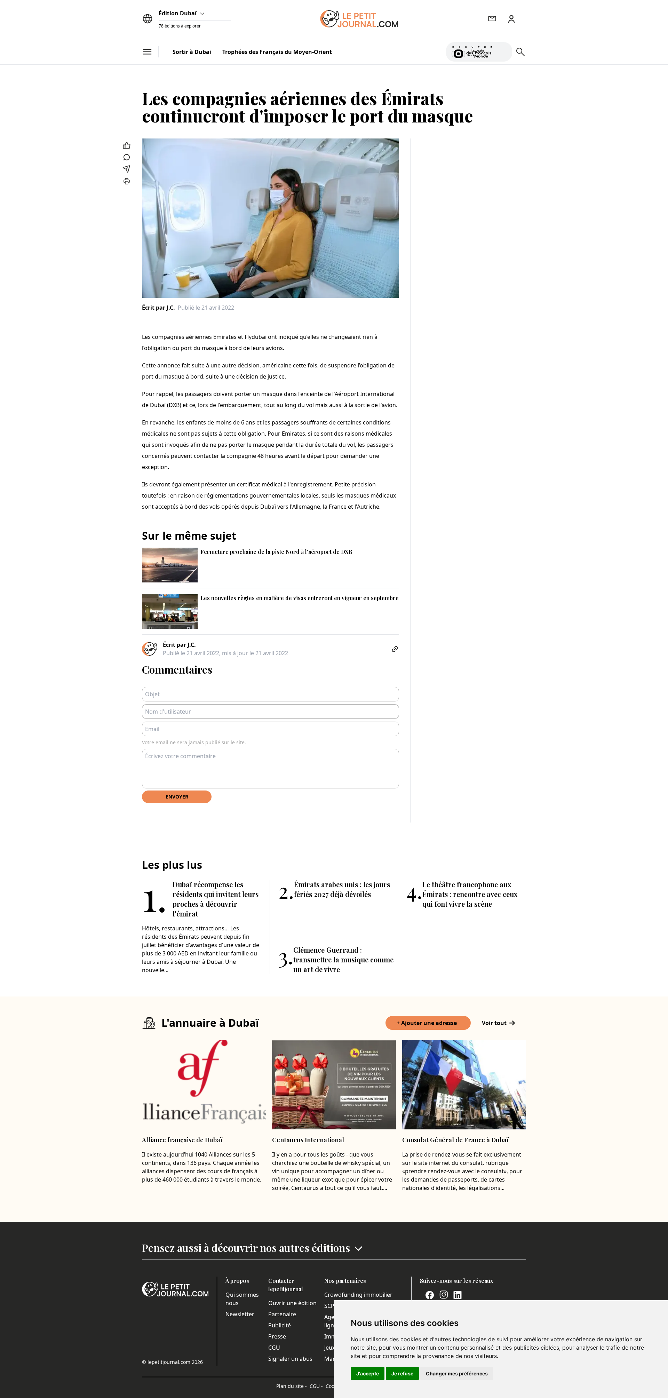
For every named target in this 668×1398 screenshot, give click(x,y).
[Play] (503, 52)
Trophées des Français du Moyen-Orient (277, 52)
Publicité (279, 1325)
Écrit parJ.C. (158, 307)
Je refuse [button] (402, 1373)
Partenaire (282, 1314)
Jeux (329, 1347)
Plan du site (291, 1386)
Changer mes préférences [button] (457, 1373)
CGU (274, 1347)
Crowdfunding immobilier (358, 1294)
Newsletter (239, 1314)
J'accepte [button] (367, 1373)
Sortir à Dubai (192, 52)
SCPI (330, 1306)
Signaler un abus (290, 1359)
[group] (503, 50)
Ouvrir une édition (292, 1303)
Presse (277, 1336)
